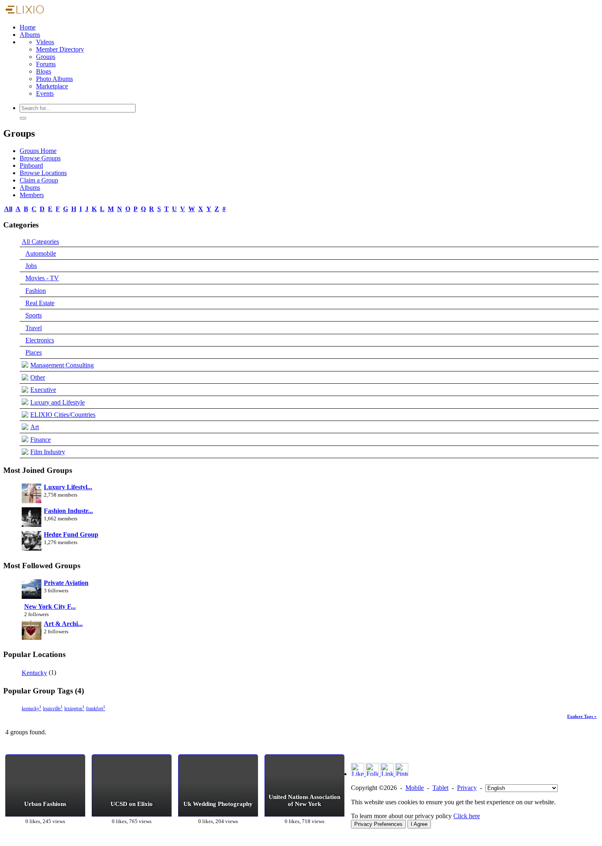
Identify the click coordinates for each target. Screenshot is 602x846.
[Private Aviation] (31, 590)
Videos (45, 41)
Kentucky (34, 672)
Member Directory (60, 49)
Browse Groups (40, 158)
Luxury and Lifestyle (57, 402)
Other (37, 377)
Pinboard (31, 165)
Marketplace (52, 86)
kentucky (31, 708)
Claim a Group (39, 180)
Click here (466, 815)
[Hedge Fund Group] (31, 541)
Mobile (414, 787)
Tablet (440, 787)
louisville (53, 708)
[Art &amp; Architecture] (31, 630)
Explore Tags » (582, 716)
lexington (74, 708)
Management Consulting (62, 365)
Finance (40, 439)
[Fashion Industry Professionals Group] (31, 518)
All (8, 208)
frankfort (95, 708)
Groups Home (38, 150)
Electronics (39, 340)
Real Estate (39, 302)
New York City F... (50, 606)
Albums (30, 34)
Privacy (467, 787)
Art (34, 426)
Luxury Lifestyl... (68, 487)
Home (28, 27)
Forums (46, 64)
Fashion (35, 290)
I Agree (419, 824)
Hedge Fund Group (71, 534)
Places (33, 352)
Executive (43, 389)
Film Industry (47, 451)
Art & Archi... (63, 623)
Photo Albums (54, 78)
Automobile (40, 253)
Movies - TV (42, 277)
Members (32, 194)
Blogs (43, 71)
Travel (33, 327)
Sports (33, 315)
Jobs (31, 265)
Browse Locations (43, 172)
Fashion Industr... (68, 510)
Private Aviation (66, 582)
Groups (45, 56)
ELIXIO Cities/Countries (62, 414)
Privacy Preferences (378, 824)
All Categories (40, 241)
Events (45, 93)
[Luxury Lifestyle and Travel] (31, 494)
